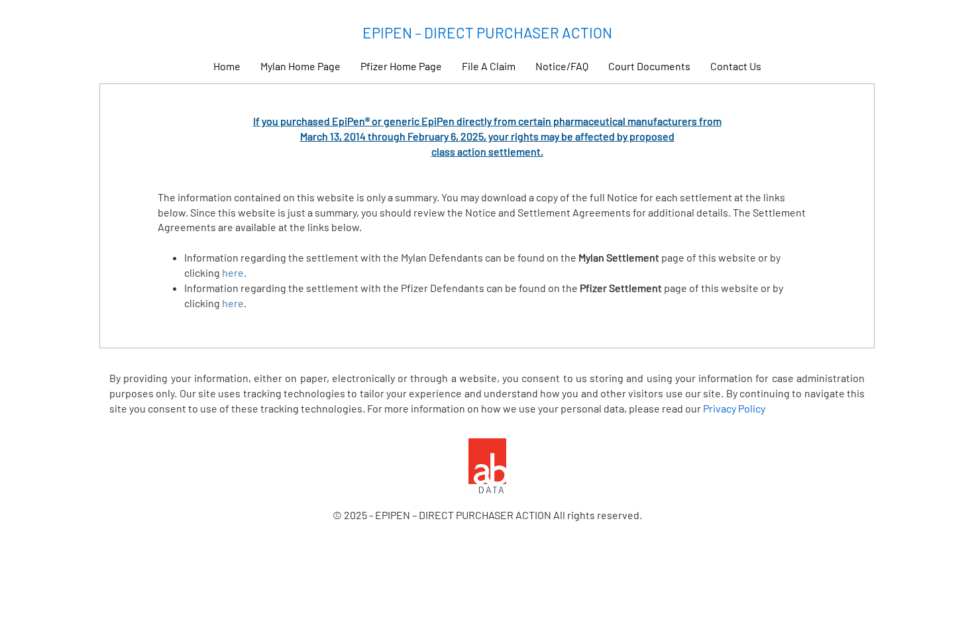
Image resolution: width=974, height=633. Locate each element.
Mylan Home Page (300, 66)
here (233, 272)
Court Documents (649, 66)
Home (227, 66)
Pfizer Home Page (401, 66)
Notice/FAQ (561, 66)
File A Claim (488, 66)
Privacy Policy (734, 408)
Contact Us (735, 66)
